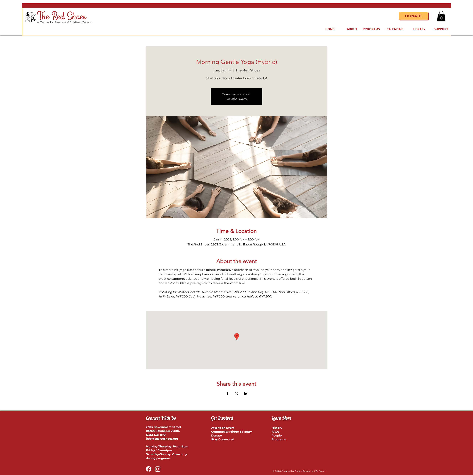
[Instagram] (157, 469)
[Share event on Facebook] (227, 393)
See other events (237, 99)
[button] (441, 16)
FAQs (275, 431)
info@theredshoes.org (162, 438)
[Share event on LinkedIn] (245, 393)
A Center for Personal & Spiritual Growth (64, 22)
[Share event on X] (236, 393)
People (277, 435)
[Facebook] (148, 469)
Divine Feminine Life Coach (310, 471)
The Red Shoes (61, 16)
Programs (279, 439)
